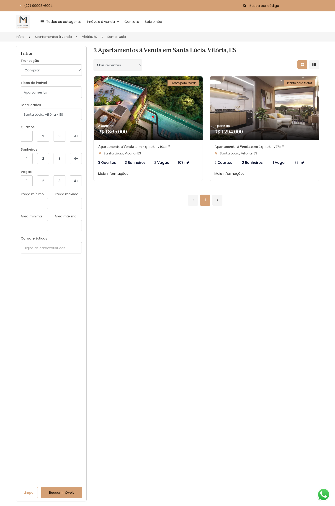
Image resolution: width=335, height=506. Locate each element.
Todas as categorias (64, 21)
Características (34, 238)
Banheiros (29, 149)
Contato (131, 21)
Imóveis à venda (101, 21)
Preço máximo (66, 194)
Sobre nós (153, 21)
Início (20, 36)
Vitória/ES (89, 36)
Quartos (28, 127)
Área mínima (31, 216)
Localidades (31, 105)
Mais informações (113, 173)
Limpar (29, 492)
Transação (30, 60)
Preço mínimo (32, 194)
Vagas (26, 172)
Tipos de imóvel (34, 83)
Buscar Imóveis (61, 492)
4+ (76, 136)
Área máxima (66, 216)
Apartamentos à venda (53, 36)
